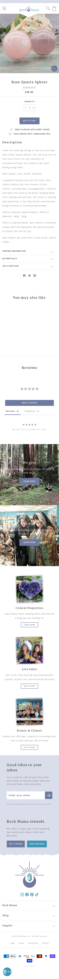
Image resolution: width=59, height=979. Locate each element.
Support (7, 925)
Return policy (9, 258)
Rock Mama (9, 905)
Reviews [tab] (10, 411)
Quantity (29, 101)
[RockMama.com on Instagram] (22, 894)
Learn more (29, 625)
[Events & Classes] (29, 711)
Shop (5, 915)
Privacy (21, 943)
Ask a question (10, 266)
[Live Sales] (29, 650)
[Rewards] (7, 971)
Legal (12, 943)
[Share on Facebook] (24, 275)
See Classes (29, 747)
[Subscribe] (48, 795)
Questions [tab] (30, 411)
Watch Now (29, 686)
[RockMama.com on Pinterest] (32, 894)
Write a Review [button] (29, 403)
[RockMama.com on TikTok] (37, 894)
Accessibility (33, 943)
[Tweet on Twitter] (29, 275)
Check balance (37, 844)
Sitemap (45, 943)
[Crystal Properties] (29, 589)
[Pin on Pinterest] (34, 275)
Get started (15, 844)
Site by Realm (29, 966)
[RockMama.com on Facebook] (27, 894)
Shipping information (14, 251)
